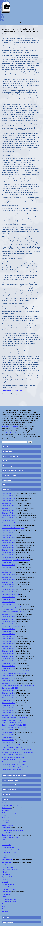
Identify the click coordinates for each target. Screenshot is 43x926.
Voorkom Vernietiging (11, 780)
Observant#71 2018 (8, 530)
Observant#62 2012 (8, 552)
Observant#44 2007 (8, 604)
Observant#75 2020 (8, 515)
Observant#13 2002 (8, 700)
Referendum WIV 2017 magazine (13, 528)
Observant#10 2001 (8, 708)
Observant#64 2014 (8, 547)
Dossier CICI (6, 842)
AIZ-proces (5, 815)
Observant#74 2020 (8, 518)
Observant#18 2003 (8, 683)
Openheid (5, 879)
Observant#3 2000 (8, 737)
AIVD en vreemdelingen (10, 813)
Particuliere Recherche (9, 889)
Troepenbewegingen (10, 475)
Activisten (5, 803)
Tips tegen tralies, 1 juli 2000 (11, 720)
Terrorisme (5, 909)
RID (3, 906)
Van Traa (5, 911)
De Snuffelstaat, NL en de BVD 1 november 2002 (18, 685)
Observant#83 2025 (8, 496)
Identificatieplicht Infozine (10, 594)
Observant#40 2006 (8, 621)
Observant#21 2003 (8, 676)
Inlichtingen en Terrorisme (12, 461)
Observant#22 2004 (8, 668)
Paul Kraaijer (6, 891)
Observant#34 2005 (8, 639)
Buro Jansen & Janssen (10, 426)
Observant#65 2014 (8, 545)
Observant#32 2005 (8, 644)
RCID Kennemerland (9, 901)
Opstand (5, 882)
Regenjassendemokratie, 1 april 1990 (14, 769)
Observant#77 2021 (8, 510)
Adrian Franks (6, 808)
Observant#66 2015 (8, 542)
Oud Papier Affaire (8, 884)
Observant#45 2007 (8, 602)
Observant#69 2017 (8, 535)
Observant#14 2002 (8, 698)
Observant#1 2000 (8, 742)
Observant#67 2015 (8, 540)
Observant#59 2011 (8, 562)
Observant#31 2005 (8, 646)
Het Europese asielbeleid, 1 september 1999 (17, 749)
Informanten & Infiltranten (10, 869)
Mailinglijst (7, 794)
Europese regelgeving (9, 852)
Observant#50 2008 (8, 587)
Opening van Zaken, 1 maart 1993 (13, 764)
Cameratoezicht (7, 825)
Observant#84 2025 (8, 493)
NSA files (6, 485)
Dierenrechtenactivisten (10, 837)
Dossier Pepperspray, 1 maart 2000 (14, 727)
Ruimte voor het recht (9, 609)
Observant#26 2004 (8, 658)
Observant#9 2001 (8, 710)
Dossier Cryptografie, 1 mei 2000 (13, 722)
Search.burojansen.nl (11, 447)
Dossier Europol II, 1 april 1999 (12, 747)
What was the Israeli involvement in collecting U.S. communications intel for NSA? (20, 31)
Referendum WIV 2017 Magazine (14, 775)
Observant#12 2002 (8, 703)
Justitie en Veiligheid (10, 456)
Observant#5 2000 (8, 732)
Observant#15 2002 (8, 695)
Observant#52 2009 (8, 582)
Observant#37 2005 (8, 631)
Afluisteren (5, 810)
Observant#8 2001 (8, 712)
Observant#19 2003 (8, 681)
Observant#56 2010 (8, 572)
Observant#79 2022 (8, 505)
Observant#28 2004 (8, 653)
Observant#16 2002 (8, 693)
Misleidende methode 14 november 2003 (15, 671)
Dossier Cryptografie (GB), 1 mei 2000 (14, 725)
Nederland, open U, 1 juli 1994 (12, 759)
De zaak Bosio (7, 832)
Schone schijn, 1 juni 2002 (10, 688)
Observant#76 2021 (8, 513)
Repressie (5, 904)
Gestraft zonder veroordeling (11, 626)
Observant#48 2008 (8, 592)
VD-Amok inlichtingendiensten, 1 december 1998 (18, 752)
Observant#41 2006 (8, 619)
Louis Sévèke (6, 862)
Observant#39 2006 (8, 624)
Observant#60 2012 (8, 557)
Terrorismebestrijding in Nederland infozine (16, 607)
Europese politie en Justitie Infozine (13, 570)
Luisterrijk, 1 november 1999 (11, 745)
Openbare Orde (7, 877)
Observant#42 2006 (8, 616)
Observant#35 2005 (8, 636)
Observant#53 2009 (8, 579)
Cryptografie (6, 827)
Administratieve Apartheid (10, 805)
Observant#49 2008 (8, 589)
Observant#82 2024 (8, 498)
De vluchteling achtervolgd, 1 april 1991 (15, 767)
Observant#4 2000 (8, 735)
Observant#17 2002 (8, 690)
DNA (3, 840)
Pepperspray (6, 894)
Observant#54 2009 (8, 577)
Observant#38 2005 (8, 629)
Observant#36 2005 (8, 634)
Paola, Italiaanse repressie (11, 887)
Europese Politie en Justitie (11, 850)
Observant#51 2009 (8, 584)
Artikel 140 (5, 818)
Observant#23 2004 (8, 666)
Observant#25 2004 (8, 661)
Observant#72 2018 (8, 525)
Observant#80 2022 (8, 503)
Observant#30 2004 (8, 648)
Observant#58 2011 (8, 565)
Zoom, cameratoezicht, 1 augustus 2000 (15, 717)
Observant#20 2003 (8, 678)
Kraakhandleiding (9, 789)
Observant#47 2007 (8, 597)
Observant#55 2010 (8, 574)
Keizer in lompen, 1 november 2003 (14, 673)
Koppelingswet (7, 859)
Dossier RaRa (6, 845)
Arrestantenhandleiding (9, 523)
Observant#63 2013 (8, 550)
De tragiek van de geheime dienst (13, 830)
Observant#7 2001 (8, 715)
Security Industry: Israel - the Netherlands (16, 560)
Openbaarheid (8, 451)
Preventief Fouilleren (9, 899)
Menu (21, 23)
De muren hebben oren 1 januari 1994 (14, 762)
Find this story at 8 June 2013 (12, 390)
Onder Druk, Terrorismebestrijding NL (14, 611)
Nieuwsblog (7, 466)
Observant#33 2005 (8, 641)
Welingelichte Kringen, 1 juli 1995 (13, 757)
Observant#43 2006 (8, 614)
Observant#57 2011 (8, 567)
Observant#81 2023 (8, 501)
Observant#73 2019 (8, 520)
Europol (4, 855)
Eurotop (4, 857)
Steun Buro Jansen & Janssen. (12, 433)
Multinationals (6, 874)
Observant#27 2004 (8, 656)
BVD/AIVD (5, 823)
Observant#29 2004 (8, 651)
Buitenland (5, 820)
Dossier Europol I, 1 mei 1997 (12, 754)
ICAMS (4, 864)
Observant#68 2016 (8, 537)
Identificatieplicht (7, 867)
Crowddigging (8, 480)
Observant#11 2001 (8, 705)
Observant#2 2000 (8, 740)
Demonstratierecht (8, 835)
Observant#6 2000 (8, 730)
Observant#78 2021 (8, 508)
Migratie (4, 872)
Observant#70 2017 (8, 533)
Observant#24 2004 (8, 663)
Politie (4, 896)
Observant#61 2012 (8, 555)
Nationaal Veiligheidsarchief (13, 470)
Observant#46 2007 (8, 599)
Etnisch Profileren (8, 847)
